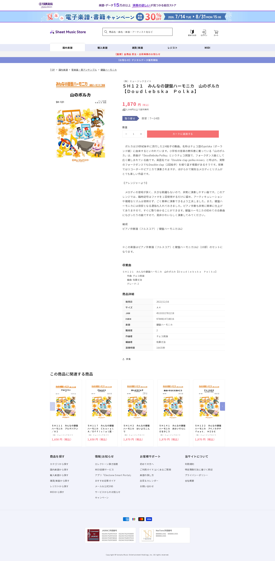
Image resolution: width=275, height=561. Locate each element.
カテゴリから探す (59, 464)
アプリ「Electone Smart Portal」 (114, 475)
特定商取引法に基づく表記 (199, 469)
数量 (124, 127)
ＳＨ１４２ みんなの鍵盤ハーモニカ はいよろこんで (136, 428)
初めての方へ (147, 464)
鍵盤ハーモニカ (109, 69)
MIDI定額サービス (104, 469)
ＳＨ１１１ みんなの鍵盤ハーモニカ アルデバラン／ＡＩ (65, 428)
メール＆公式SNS (104, 486)
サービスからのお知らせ (108, 492)
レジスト (172, 47)
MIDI (207, 47)
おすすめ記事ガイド (105, 480)
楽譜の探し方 (147, 475)
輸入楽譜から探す (59, 475)
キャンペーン (102, 497)
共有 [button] (128, 359)
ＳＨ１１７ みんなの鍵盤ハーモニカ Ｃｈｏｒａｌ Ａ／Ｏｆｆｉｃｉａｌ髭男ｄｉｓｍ (102, 428)
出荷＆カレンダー (149, 480)
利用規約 (189, 464)
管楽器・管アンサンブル (84, 69)
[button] (137, 32)
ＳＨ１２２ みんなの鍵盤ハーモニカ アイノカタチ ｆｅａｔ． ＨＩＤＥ (209, 428)
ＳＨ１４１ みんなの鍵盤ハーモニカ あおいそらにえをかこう (172, 428)
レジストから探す (59, 486)
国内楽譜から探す (59, 469)
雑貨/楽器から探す (59, 480)
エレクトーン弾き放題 (106, 464)
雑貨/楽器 (137, 47)
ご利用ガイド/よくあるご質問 (155, 469)
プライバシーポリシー (196, 475)
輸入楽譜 (102, 47)
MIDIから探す (57, 492)
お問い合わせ (147, 486)
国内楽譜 (67, 47)
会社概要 (189, 480)
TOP (52, 69)
